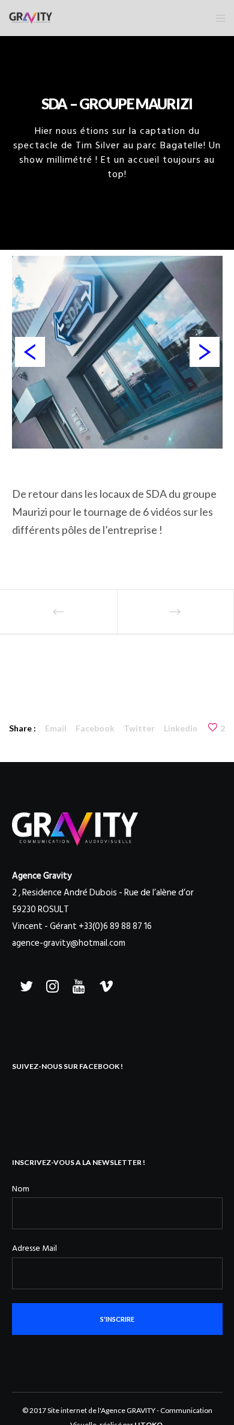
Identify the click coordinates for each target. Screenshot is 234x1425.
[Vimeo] (104, 984)
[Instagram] (51, 984)
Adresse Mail (34, 1248)
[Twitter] (25, 984)
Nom (20, 1189)
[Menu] (217, 18)
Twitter (139, 728)
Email (56, 728)
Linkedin (180, 728)
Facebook (95, 728)
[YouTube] (78, 984)
